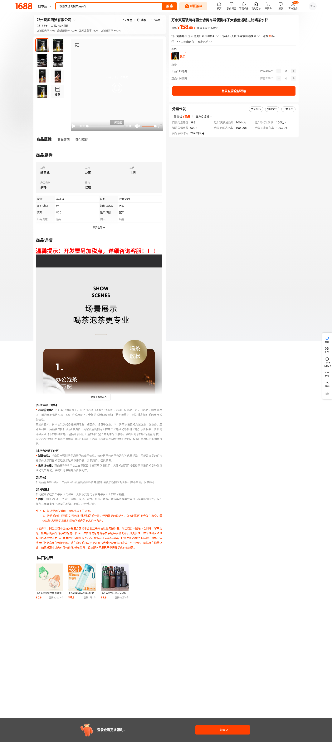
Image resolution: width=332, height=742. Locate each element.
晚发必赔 (203, 41)
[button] (117, 88)
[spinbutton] (286, 71)
